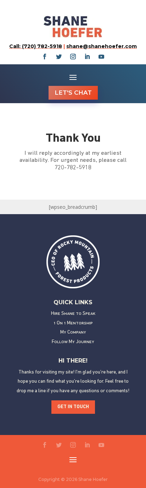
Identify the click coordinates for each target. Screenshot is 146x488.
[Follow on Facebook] (44, 56)
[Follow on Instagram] (73, 56)
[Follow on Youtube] (101, 56)
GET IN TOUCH (73, 407)
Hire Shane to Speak (73, 313)
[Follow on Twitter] (58, 56)
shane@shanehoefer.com (101, 46)
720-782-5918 (73, 168)
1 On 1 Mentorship (73, 323)
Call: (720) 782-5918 (35, 46)
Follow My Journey (73, 342)
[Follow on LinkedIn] (87, 56)
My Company (73, 332)
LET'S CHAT (73, 92)
